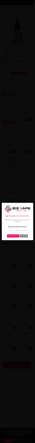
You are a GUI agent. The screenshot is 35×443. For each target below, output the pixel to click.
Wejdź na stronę (13, 236)
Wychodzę (24, 236)
